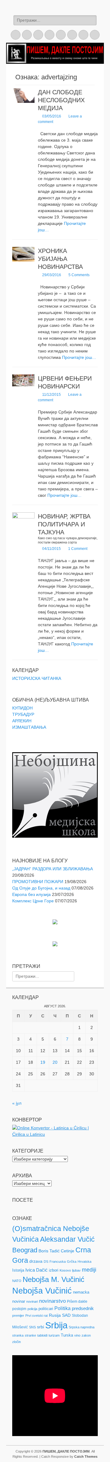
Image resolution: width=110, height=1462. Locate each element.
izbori (53, 1270)
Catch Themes (85, 1456)
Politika (62, 1308)
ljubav (76, 1270)
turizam (54, 1335)
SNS (32, 1327)
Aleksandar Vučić (67, 1239)
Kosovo (65, 1270)
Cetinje (67, 1250)
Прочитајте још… (79, 357)
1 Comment (77, 549)
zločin (16, 1342)
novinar (18, 1301)
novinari (32, 1301)
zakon (86, 1335)
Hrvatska (84, 1261)
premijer (18, 1315)
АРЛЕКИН (21, 720)
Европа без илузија (31, 894)
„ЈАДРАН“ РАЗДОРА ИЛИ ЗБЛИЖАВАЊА (52, 868)
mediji (89, 1270)
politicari (45, 1308)
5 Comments (79, 275)
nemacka (81, 1292)
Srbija (56, 1325)
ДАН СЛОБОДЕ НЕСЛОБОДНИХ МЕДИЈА (61, 100)
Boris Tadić (49, 1250)
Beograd (24, 1250)
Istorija (18, 1270)
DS (46, 1261)
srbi (40, 1326)
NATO (16, 1281)
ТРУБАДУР (23, 714)
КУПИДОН (22, 708)
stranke (30, 1335)
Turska (67, 1335)
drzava (35, 1261)
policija (32, 1309)
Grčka (71, 1261)
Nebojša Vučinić (42, 1290)
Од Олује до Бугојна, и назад (41, 888)
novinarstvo (52, 1301)
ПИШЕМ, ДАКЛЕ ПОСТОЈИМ (66, 1451)
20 (55, 1062)
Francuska (58, 1261)
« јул (16, 1103)
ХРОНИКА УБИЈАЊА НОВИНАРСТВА (60, 258)
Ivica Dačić (36, 1270)
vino (77, 1335)
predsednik (83, 1308)
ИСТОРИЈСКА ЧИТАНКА (36, 678)
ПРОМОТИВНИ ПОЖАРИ (37, 881)
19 (42, 1062)
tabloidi (42, 1335)
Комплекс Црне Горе (33, 900)
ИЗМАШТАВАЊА (29, 727)
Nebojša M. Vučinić (53, 1279)
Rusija (55, 1315)
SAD (66, 1315)
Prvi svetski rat (36, 1315)
